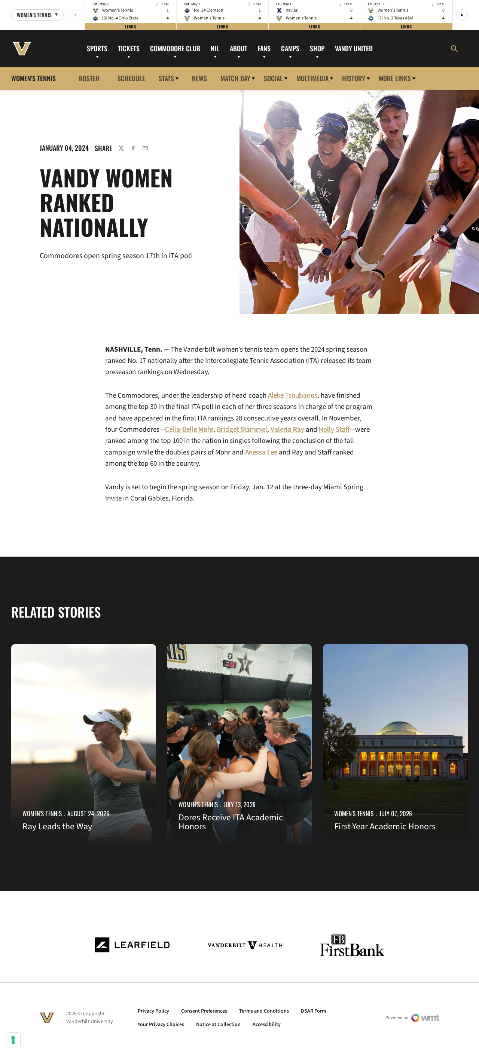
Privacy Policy (153, 1011)
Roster (89, 78)
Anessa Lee (261, 452)
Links (130, 26)
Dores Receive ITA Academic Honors (231, 822)
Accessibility (267, 1024)
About (238, 48)
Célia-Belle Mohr (189, 430)
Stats (166, 78)
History (353, 78)
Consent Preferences (204, 1011)
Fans (264, 48)
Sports (97, 48)
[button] (462, 15)
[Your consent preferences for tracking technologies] (13, 1040)
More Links (395, 78)
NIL (215, 48)
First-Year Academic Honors (385, 826)
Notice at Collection (218, 1024)
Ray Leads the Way (57, 826)
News (199, 78)
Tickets (129, 48)
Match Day (235, 78)
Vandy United (354, 48)
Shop (317, 48)
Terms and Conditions (264, 1011)
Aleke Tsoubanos (292, 396)
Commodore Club (175, 48)
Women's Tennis (42, 813)
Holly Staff (334, 430)
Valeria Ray (287, 430)
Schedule (131, 78)
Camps (290, 48)
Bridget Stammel (242, 430)
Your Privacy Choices (161, 1024)
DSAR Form (313, 1011)
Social (273, 78)
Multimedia (312, 78)
